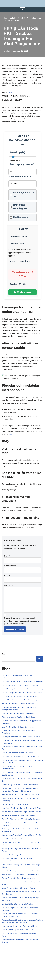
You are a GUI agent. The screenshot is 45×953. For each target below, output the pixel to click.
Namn (7, 556)
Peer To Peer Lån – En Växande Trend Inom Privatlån (20, 874)
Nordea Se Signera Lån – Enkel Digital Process (18, 815)
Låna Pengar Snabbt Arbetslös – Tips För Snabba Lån (20, 756)
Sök (3, 654)
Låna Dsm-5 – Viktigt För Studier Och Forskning (18, 727)
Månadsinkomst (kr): (19, 176)
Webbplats (8, 575)
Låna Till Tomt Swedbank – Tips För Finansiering (19, 713)
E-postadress (10, 566)
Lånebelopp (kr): (17, 152)
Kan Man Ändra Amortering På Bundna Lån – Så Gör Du (21, 835)
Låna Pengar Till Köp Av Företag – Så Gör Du (17, 930)
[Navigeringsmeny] (22, 9)
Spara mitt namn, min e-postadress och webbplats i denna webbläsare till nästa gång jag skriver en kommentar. (21, 621)
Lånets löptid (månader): (21, 164)
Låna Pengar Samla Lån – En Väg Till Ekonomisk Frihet (21, 808)
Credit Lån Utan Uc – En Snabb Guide (15, 804)
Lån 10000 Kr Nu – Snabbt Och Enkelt (15, 839)
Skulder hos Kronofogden (20, 206)
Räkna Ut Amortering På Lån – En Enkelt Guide (18, 717)
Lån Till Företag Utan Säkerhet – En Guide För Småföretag (22, 689)
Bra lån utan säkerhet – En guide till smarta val (18, 703)
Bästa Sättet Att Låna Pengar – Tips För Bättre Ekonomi (21, 812)
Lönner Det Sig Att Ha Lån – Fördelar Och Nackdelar (20, 785)
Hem (5, 18)
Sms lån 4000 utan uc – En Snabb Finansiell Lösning (20, 794)
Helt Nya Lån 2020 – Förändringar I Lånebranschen (19, 696)
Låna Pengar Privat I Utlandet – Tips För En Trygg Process (22, 681)
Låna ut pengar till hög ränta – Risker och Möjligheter (20, 926)
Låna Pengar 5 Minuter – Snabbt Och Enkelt (17, 753)
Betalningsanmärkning (24, 194)
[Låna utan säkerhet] (22, 3)
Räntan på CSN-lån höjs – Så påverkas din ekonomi (20, 855)
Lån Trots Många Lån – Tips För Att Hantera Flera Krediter (22, 693)
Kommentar (9, 585)
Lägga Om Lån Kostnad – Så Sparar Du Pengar (18, 888)
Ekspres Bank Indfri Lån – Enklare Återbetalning (18, 878)
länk (10, 434)
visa (10, 92)
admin (8, 51)
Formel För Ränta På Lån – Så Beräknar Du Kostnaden (21, 819)
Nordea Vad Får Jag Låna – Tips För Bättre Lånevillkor (21, 871)
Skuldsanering (20, 217)
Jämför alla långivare (22, 292)
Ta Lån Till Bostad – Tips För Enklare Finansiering (19, 700)
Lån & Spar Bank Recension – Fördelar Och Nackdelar (21, 737)
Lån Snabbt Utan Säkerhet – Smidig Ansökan (17, 904)
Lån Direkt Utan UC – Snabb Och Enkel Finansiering (20, 685)
